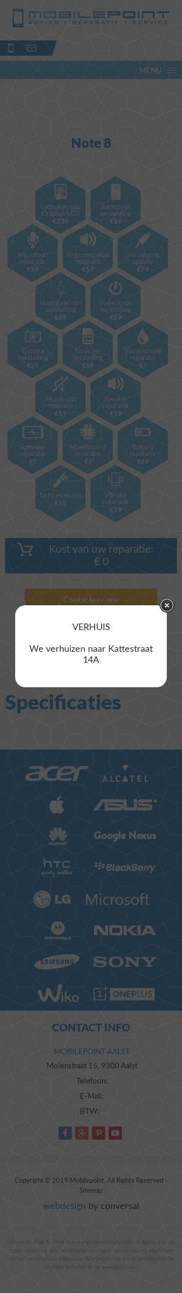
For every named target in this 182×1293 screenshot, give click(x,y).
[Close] (167, 605)
